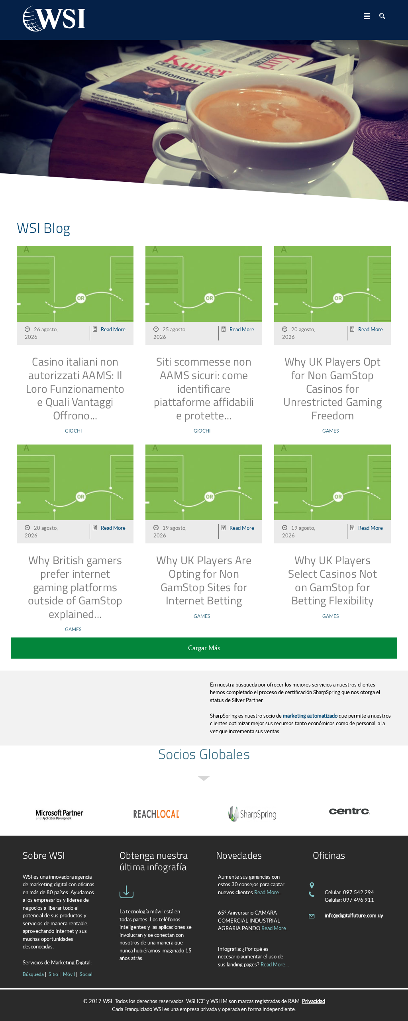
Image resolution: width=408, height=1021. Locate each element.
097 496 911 (358, 899)
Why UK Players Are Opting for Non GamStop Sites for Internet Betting (204, 580)
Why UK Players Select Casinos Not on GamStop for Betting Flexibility (332, 580)
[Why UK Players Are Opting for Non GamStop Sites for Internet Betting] (203, 494)
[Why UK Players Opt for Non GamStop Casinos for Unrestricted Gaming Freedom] (332, 296)
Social (86, 974)
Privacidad (313, 1001)
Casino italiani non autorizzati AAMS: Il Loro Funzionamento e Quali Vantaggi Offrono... (75, 388)
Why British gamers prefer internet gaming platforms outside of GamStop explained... (75, 586)
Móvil (69, 974)
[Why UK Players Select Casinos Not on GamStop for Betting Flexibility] (332, 494)
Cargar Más (204, 647)
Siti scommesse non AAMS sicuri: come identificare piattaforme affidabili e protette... (204, 388)
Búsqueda (33, 974)
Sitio (53, 974)
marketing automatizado (310, 715)
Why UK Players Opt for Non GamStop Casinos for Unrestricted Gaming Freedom (332, 388)
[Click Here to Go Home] (54, 19)
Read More (113, 329)
